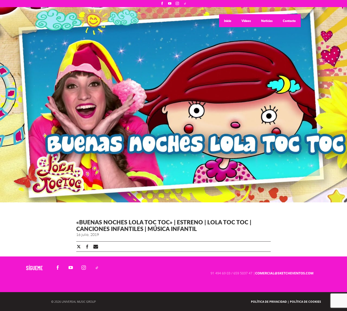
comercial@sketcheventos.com (284, 273)
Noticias (267, 21)
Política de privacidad (269, 302)
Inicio (228, 21)
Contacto (289, 21)
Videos (246, 21)
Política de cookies (305, 302)
